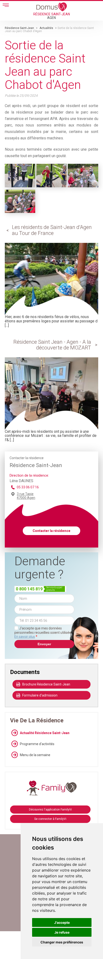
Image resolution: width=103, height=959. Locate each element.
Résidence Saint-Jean (19, 28)
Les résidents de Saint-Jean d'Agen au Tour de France (52, 230)
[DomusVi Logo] (51, 6)
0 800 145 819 (29, 588)
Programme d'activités (37, 744)
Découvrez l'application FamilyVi (50, 809)
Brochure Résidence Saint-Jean (46, 684)
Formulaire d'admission (39, 695)
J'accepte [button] (62, 922)
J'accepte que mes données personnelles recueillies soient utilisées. (44, 632)
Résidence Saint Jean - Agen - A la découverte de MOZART (52, 345)
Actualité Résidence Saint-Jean (44, 733)
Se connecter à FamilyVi (50, 819)
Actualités (46, 28)
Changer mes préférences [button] (61, 942)
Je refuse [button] (61, 932)
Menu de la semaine (35, 755)
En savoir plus (24, 637)
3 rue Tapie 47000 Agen (26, 496)
